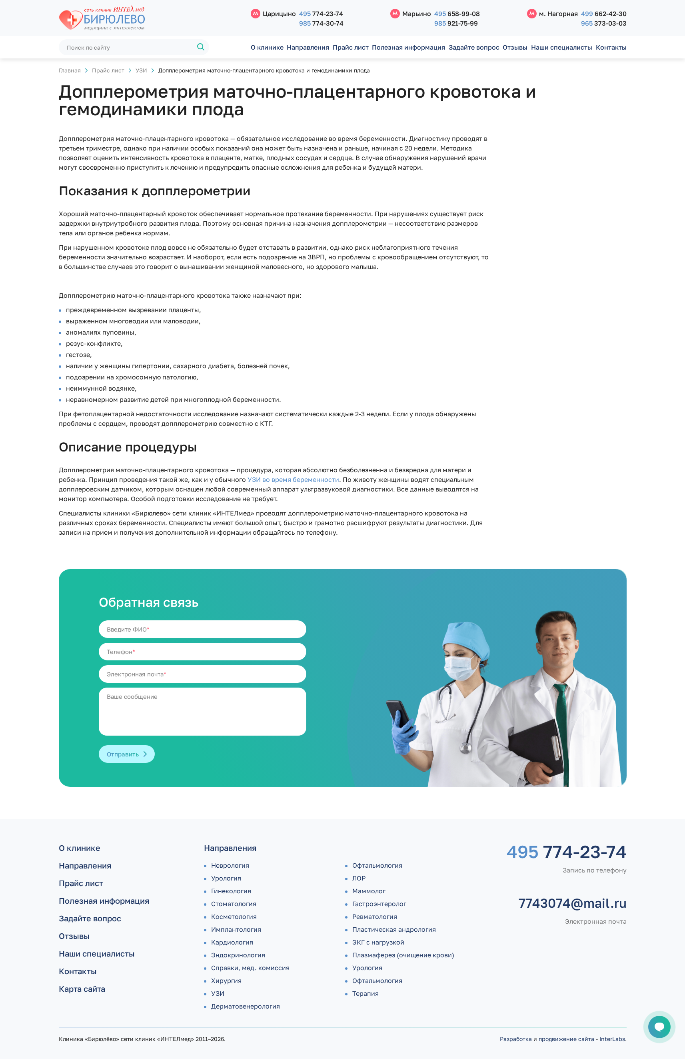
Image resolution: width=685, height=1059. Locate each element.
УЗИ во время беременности (293, 479)
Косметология (234, 917)
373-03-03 (604, 23)
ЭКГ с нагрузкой (378, 942)
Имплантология (236, 929)
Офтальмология (377, 865)
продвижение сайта (566, 1038)
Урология (226, 878)
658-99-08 (457, 14)
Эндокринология (238, 955)
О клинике (267, 47)
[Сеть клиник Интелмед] (151, 18)
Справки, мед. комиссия (250, 968)
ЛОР (358, 878)
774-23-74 (321, 14)
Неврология (230, 865)
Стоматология (233, 904)
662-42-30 (604, 14)
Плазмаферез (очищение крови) (403, 955)
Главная (70, 70)
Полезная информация (408, 47)
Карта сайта (82, 988)
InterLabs (612, 1038)
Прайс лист (351, 47)
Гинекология (231, 891)
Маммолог (368, 891)
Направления (308, 47)
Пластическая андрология (394, 929)
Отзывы (515, 47)
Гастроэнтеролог (379, 904)
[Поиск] (201, 47)
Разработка (516, 1038)
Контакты (611, 47)
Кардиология (232, 942)
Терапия (365, 993)
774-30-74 (321, 23)
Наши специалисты (561, 47)
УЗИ (141, 70)
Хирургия (226, 981)
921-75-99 (456, 23)
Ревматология (374, 917)
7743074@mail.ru (573, 903)
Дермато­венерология (245, 1006)
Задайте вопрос (474, 47)
